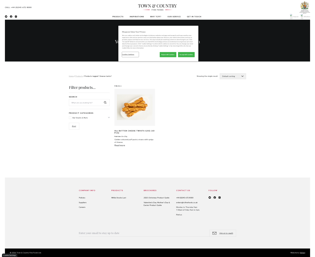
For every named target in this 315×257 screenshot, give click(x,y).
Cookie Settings (9, 255)
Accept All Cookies (186, 54)
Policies (82, 198)
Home (71, 76)
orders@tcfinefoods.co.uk (187, 202)
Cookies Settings (128, 54)
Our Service (174, 17)
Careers (82, 207)
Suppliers (83, 202)
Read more (119, 145)
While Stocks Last (118, 198)
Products (118, 17)
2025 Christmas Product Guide (156, 198)
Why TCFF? (155, 17)
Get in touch (194, 17)
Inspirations (137, 17)
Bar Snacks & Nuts (80, 118)
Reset (74, 126)
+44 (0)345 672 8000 (184, 198)
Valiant (302, 253)
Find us (179, 215)
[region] (158, 43)
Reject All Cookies (167, 54)
